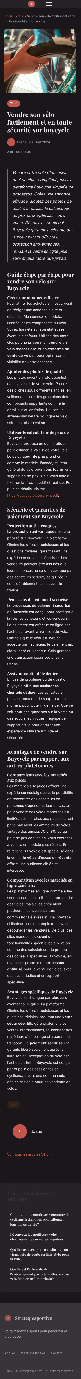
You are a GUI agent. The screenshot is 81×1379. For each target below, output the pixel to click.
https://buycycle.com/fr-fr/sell (32, 495)
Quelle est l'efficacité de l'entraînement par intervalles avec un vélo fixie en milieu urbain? (40, 1274)
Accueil (9, 16)
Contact (57, 1353)
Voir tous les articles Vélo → (30, 1154)
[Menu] (49, 4)
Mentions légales (33, 1353)
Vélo (21, 16)
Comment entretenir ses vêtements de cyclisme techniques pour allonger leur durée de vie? (40, 1219)
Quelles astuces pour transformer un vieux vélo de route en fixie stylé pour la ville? (39, 1254)
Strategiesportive (33, 1318)
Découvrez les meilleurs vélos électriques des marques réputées (36, 1236)
